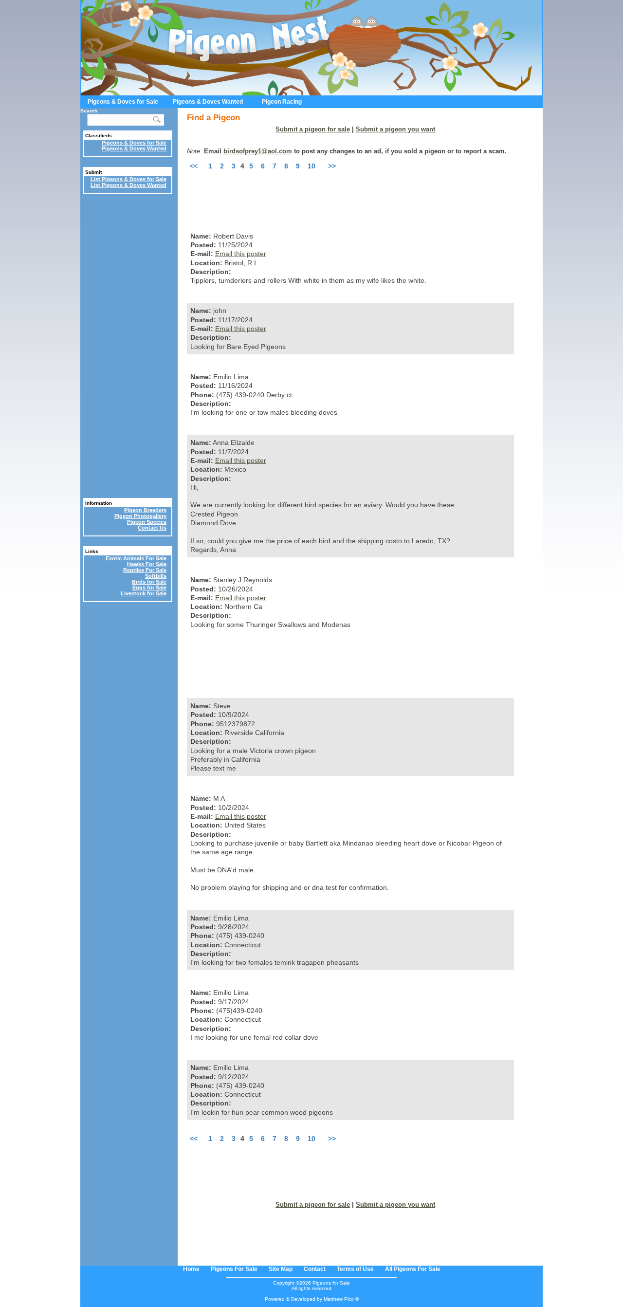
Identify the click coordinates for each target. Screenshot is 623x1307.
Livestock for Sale (143, 593)
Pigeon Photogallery (140, 516)
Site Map (281, 1269)
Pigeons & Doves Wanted (208, 102)
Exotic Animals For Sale (136, 558)
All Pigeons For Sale (412, 1269)
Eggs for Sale (149, 587)
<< (194, 166)
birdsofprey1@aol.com (257, 151)
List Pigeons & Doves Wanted (128, 185)
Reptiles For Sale (144, 570)
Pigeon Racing (282, 102)
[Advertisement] (364, 192)
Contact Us (152, 528)
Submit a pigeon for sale (312, 129)
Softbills (155, 576)
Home (191, 1269)
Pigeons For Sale (234, 1269)
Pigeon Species (146, 522)
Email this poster (240, 254)
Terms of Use (355, 1269)
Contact (315, 1269)
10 (311, 166)
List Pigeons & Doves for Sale (128, 179)
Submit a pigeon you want (395, 129)
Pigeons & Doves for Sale (123, 102)
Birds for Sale (149, 582)
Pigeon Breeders (145, 510)
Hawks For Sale (146, 564)
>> (332, 166)
